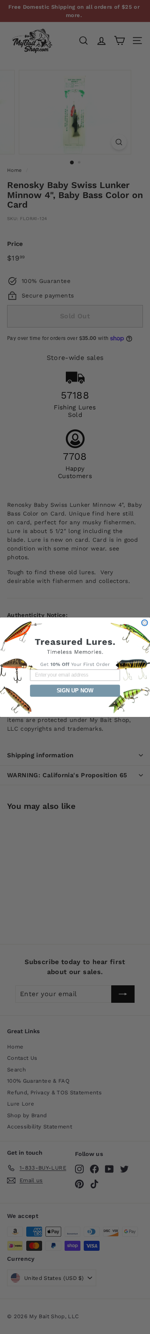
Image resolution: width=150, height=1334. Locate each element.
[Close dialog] (145, 622)
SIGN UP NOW (75, 690)
